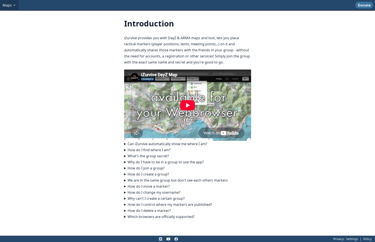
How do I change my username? (154, 192)
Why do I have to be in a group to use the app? (166, 162)
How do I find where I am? (149, 150)
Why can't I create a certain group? (156, 198)
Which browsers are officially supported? (161, 216)
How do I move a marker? (149, 186)
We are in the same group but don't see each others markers (178, 180)
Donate (364, 5)
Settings (352, 239)
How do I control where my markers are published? (170, 204)
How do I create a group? (148, 174)
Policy (367, 239)
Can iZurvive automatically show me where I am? (167, 143)
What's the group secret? (148, 156)
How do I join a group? (146, 168)
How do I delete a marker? (149, 210)
